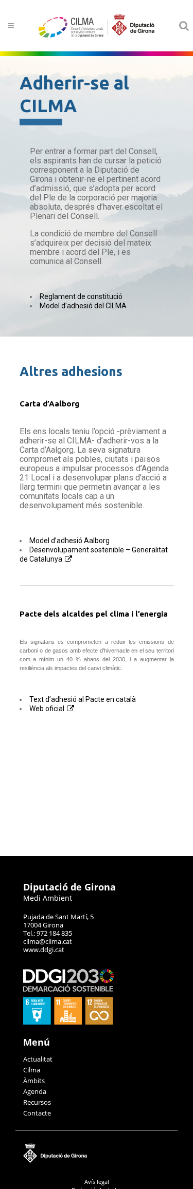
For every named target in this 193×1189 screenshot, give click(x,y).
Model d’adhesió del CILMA (83, 306)
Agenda (34, 1091)
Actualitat (37, 1059)
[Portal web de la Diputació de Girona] (96, 1160)
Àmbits (34, 1080)
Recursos (37, 1102)
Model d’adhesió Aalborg (69, 540)
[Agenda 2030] (68, 1022)
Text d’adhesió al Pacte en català (82, 699)
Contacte (37, 1113)
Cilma (31, 1069)
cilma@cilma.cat (47, 941)
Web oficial (46, 708)
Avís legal (96, 1181)
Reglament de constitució (81, 296)
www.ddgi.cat (43, 949)
